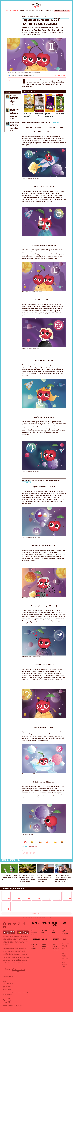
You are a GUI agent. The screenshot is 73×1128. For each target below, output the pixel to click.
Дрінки (63, 928)
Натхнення (48, 10)
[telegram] (23, 853)
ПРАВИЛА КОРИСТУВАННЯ (65, 942)
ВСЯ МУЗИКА (44, 942)
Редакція (64, 966)
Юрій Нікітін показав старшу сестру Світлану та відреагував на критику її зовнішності (14, 99)
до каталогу (36, 913)
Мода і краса (39, 10)
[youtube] (4, 927)
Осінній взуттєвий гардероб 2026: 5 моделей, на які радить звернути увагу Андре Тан (14, 125)
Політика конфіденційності (66, 949)
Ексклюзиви (35, 932)
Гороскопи (44, 930)
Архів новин (64, 964)
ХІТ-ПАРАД (43, 948)
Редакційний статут (65, 953)
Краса (53, 928)
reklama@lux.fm (7, 989)
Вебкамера (54, 946)
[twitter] (31, 853)
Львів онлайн (55, 950)
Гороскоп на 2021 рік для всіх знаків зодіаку (36, 123)
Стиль (53, 930)
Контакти (64, 962)
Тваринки (43, 928)
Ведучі (53, 942)
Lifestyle (31, 846)
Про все (33, 942)
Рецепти (64, 926)
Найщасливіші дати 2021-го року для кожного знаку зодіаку (41, 480)
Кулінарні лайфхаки (64, 931)
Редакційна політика (64, 956)
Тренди (53, 932)
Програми (54, 944)
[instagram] (9, 924)
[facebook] (27, 853)
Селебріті (34, 928)
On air (44, 939)
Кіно (33, 10)
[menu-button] (3, 11)
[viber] (34, 853)
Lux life (55, 939)
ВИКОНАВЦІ (43, 944)
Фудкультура (65, 933)
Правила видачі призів (65, 959)
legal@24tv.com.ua (8, 983)
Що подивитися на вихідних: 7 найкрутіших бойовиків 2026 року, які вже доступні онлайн (14, 112)
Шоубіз (22, 10)
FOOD (64, 923)
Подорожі (34, 948)
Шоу (33, 930)
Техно (33, 946)
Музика (33, 934)
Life (36, 846)
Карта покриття (55, 948)
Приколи (43, 926)
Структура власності (64, 946)
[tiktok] (24, 924)
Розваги (28, 10)
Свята (42, 932)
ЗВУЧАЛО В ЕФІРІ (45, 946)
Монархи (34, 926)
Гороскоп (25, 846)
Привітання (34, 944)
